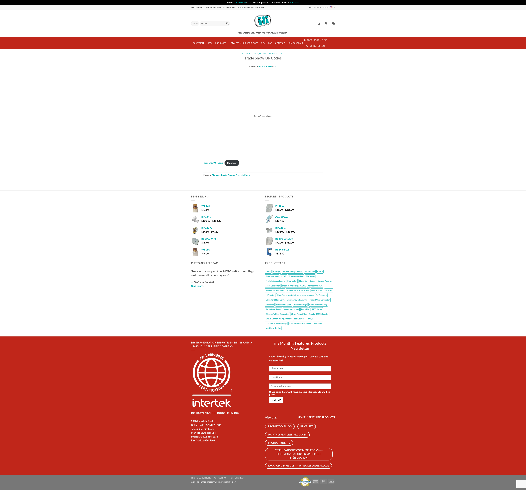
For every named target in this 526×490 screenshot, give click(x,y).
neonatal (328, 290)
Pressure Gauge (300, 304)
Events (255, 54)
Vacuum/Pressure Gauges (300, 323)
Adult (268, 271)
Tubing (309, 318)
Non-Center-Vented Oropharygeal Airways (295, 295)
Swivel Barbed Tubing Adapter (278, 318)
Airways (276, 271)
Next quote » (198, 286)
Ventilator (318, 323)
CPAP (283, 276)
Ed (276, 67)
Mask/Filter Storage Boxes (298, 290)
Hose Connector (273, 286)
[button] (315, 7)
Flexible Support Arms (275, 281)
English (326, 7)
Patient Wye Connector (320, 300)
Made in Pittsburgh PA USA (294, 286)
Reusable (305, 309)
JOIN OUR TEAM (295, 43)
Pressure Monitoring (318, 304)
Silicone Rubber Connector (277, 314)
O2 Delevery (321, 295)
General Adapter (325, 281)
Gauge (312, 281)
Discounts (246, 54)
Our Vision (198, 43)
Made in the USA (315, 286)
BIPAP (320, 271)
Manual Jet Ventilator (275, 290)
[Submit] (227, 23)
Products (220, 43)
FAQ (270, 43)
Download (231, 163)
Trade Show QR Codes (263, 58)
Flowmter (303, 281)
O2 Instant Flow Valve (275, 300)
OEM (263, 43)
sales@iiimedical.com (202, 429)
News (209, 43)
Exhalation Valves (296, 276)
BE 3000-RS (310, 271)
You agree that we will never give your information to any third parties (299, 393)
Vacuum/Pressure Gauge (276, 323)
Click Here (240, 2)
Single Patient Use (299, 314)
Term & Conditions (201, 478)
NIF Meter (270, 295)
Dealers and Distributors (244, 43)
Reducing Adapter (273, 309)
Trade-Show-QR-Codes (213, 163)
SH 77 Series (316, 309)
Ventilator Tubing (273, 328)
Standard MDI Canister (319, 314)
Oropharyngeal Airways (297, 300)
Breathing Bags (272, 276)
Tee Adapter (299, 318)
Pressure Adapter (283, 304)
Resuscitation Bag (291, 309)
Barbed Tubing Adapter (292, 271)
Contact (280, 43)
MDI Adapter (317, 290)
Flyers (282, 54)
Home (301, 417)
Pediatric (270, 304)
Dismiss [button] (294, 2)
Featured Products (268, 54)
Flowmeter (292, 281)
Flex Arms (310, 276)
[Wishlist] (326, 24)
